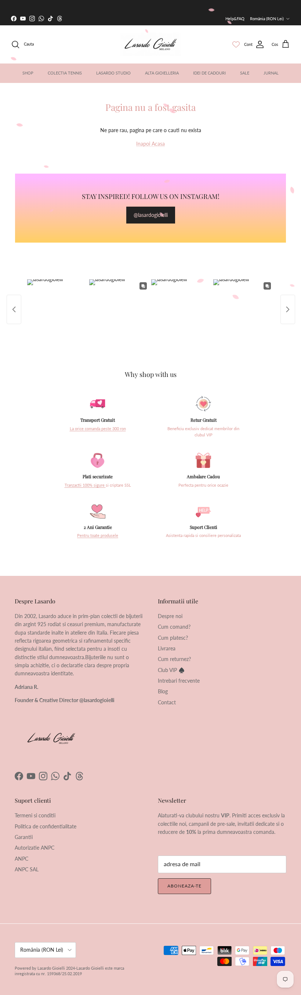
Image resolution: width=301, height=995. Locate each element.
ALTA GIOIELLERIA (162, 72)
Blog (163, 691)
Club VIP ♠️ (171, 670)
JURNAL (271, 72)
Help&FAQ (234, 18)
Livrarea (166, 648)
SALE (244, 72)
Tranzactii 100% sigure (85, 485)
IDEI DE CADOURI (209, 72)
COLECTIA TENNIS (65, 72)
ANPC (21, 859)
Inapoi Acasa (150, 144)
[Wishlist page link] (236, 44)
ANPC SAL (27, 869)
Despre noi (170, 616)
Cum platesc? (173, 638)
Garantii (24, 837)
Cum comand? (174, 627)
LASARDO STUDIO (113, 72)
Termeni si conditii (35, 815)
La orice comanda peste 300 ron (98, 428)
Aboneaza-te (184, 886)
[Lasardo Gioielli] (150, 44)
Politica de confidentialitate (45, 826)
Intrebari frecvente (179, 681)
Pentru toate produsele (97, 535)
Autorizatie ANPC (34, 848)
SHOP (27, 72)
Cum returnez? (174, 659)
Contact (167, 702)
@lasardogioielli (151, 215)
